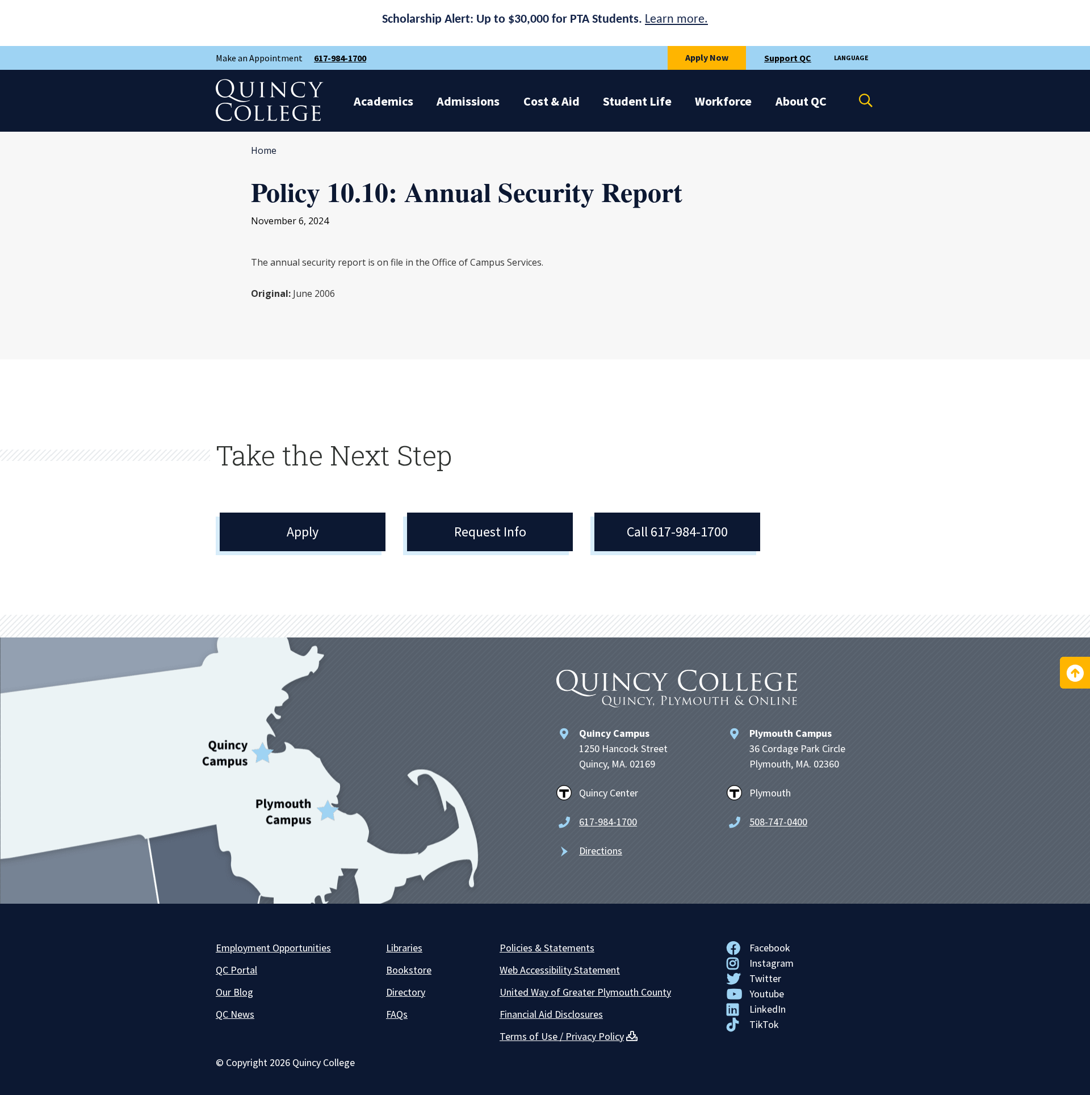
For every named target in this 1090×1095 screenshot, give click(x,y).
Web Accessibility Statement (560, 969)
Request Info (490, 531)
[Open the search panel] (858, 100)
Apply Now (706, 57)
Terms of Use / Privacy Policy (562, 1036)
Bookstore (408, 969)
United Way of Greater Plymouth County (585, 991)
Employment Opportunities (273, 947)
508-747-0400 (778, 821)
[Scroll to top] (1075, 673)
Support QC (787, 58)
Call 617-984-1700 (677, 531)
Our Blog (234, 991)
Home (263, 150)
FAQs (397, 1014)
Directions (600, 850)
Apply (302, 531)
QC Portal (236, 969)
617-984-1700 (340, 58)
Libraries (404, 947)
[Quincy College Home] (270, 118)
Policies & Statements (547, 947)
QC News (235, 1014)
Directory (405, 991)
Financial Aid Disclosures (551, 1014)
